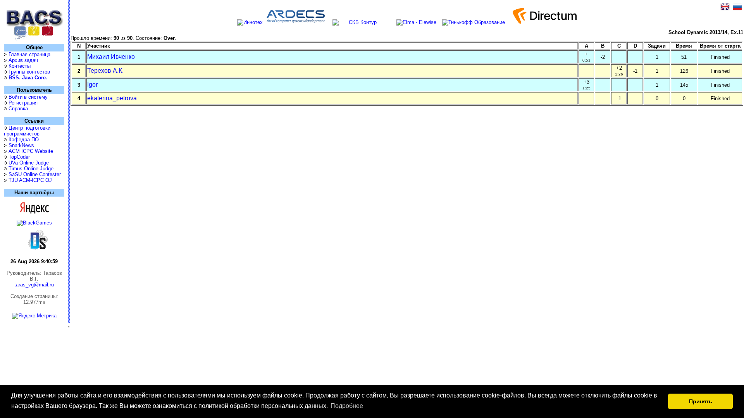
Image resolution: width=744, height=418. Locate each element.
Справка (18, 108)
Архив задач (23, 60)
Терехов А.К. (105, 70)
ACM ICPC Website (31, 151)
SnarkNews (21, 145)
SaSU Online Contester (35, 174)
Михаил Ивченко (111, 56)
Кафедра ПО (24, 139)
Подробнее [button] (347, 406)
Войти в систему (28, 97)
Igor (92, 84)
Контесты (20, 66)
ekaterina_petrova (112, 98)
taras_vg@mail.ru (34, 285)
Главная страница (29, 54)
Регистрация (23, 103)
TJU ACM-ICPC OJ (30, 180)
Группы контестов (29, 72)
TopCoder (19, 157)
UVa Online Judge (29, 163)
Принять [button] (700, 401)
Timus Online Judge (31, 168)
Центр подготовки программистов (27, 131)
